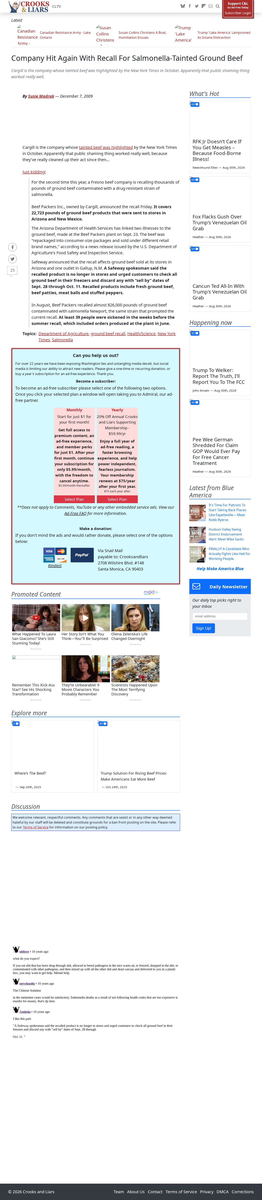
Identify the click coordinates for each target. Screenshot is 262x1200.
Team (119, 1191)
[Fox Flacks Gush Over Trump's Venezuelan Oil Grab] (220, 193)
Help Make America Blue (220, 568)
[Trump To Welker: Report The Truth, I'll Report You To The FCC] (220, 347)
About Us (136, 1191)
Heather (198, 237)
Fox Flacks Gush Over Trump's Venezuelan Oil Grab (220, 222)
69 (193, 104)
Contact (155, 1191)
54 (193, 249)
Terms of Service (36, 827)
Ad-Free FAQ (75, 513)
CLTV (56, 6)
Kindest (55, 565)
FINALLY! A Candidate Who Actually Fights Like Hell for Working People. (229, 554)
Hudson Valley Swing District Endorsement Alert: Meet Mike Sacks (226, 534)
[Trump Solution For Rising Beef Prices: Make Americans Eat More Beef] (139, 743)
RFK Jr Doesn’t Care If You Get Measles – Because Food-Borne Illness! (217, 150)
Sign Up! (203, 628)
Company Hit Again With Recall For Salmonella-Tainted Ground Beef (127, 58)
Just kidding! (34, 172)
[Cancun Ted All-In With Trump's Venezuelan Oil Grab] (220, 263)
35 (193, 333)
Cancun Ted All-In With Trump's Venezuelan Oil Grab (220, 291)
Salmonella (62, 339)
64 (193, 180)
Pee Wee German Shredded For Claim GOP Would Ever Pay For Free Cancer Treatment (216, 451)
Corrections (243, 1191)
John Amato (201, 390)
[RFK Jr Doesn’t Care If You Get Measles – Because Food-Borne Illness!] (220, 118)
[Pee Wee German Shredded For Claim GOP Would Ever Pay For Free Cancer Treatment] (220, 416)
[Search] (217, 6)
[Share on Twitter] (12, 259)
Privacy (206, 1191)
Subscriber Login (238, 13)
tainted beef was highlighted (106, 147)
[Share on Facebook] (12, 247)
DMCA (223, 1191)
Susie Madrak (41, 96)
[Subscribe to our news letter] (210, 6)
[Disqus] (95, 996)
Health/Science (141, 333)
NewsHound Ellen (205, 167)
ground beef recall (108, 333)
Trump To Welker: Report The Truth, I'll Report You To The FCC (219, 376)
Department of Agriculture (63, 333)
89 (101, 723)
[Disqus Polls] (95, 887)
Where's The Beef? (30, 773)
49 (193, 402)
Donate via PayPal (82, 555)
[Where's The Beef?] (52, 743)
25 (12, 270)
